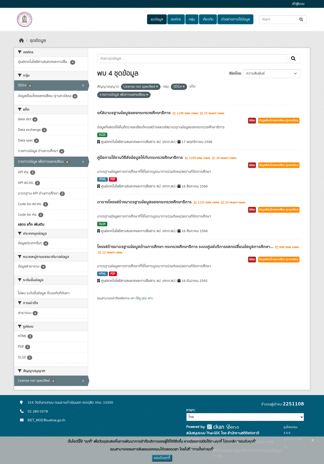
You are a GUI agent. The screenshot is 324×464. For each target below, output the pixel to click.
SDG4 (252, 120)
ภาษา (190, 410)
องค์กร (176, 19)
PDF (112, 179)
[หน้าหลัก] (21, 40)
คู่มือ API (146, 298)
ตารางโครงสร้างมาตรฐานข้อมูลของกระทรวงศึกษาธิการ (145, 202)
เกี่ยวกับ (208, 19)
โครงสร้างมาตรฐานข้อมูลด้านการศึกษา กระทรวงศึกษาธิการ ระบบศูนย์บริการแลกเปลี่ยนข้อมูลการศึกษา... (185, 246)
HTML (102, 179)
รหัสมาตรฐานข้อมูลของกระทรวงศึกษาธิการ (134, 113)
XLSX (102, 135)
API (132, 298)
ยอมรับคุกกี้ (162, 457)
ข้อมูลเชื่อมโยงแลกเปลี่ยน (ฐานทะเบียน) (278, 120)
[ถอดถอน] (157, 87)
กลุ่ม (192, 19)
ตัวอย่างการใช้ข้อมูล (235, 19)
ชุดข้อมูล (157, 19)
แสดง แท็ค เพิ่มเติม (31, 224)
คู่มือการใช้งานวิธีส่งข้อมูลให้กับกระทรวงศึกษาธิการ (140, 157)
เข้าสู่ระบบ (298, 4)
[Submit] (301, 19)
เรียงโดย (235, 73)
